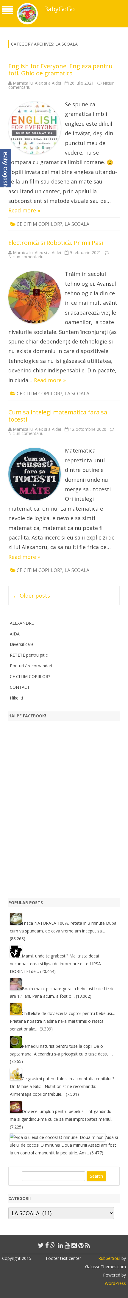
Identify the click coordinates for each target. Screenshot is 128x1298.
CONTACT (20, 687)
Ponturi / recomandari (31, 666)
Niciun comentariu (25, 256)
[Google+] (53, 1245)
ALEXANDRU (22, 623)
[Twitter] (41, 1245)
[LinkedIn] (60, 1245)
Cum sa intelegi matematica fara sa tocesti (57, 415)
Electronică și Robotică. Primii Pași (55, 243)
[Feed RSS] (87, 1245)
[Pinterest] (81, 1245)
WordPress (115, 1283)
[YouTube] (67, 1245)
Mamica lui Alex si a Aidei (37, 83)
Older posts (31, 595)
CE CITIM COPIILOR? (39, 224)
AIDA (15, 634)
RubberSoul (109, 1258)
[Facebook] (47, 1245)
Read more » (24, 210)
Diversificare (22, 644)
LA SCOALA (77, 224)
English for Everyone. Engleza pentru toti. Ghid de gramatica (60, 69)
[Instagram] (74, 1245)
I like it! (16, 698)
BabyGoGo (59, 9)
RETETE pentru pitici (29, 655)
